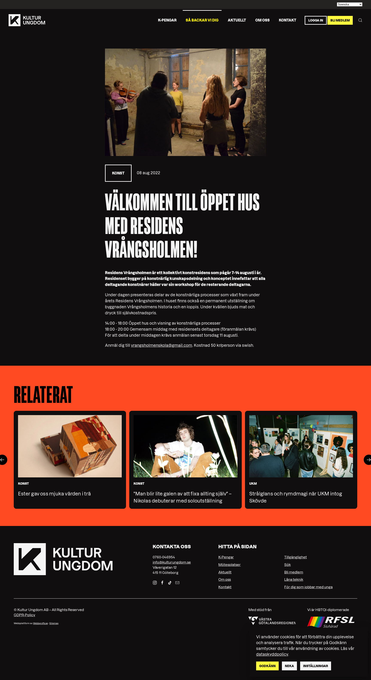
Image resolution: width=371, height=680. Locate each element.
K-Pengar (226, 557)
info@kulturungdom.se (172, 562)
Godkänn (267, 666)
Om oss (262, 20)
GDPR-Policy (24, 615)
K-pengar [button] (167, 20)
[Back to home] (27, 20)
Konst (118, 173)
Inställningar (315, 666)
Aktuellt (237, 20)
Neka (289, 666)
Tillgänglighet (295, 557)
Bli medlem (340, 20)
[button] (360, 20)
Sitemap (53, 623)
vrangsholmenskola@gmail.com (161, 345)
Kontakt (287, 20)
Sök (287, 565)
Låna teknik (293, 579)
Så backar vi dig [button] (202, 20)
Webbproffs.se (40, 623)
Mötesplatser (229, 565)
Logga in (315, 20)
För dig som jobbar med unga (308, 587)
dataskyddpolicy (272, 654)
